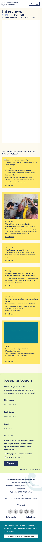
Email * (7, 424)
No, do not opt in (14, 457)
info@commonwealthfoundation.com (21, 498)
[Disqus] (21, 52)
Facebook (16, 511)
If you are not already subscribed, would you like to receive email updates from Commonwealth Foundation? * (19, 445)
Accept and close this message (21, 536)
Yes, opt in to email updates (19, 454)
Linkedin (32, 511)
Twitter (10, 511)
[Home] (9, 3)
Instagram (26, 511)
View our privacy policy (30, 469)
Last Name (9, 412)
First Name (9, 400)
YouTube (21, 511)
